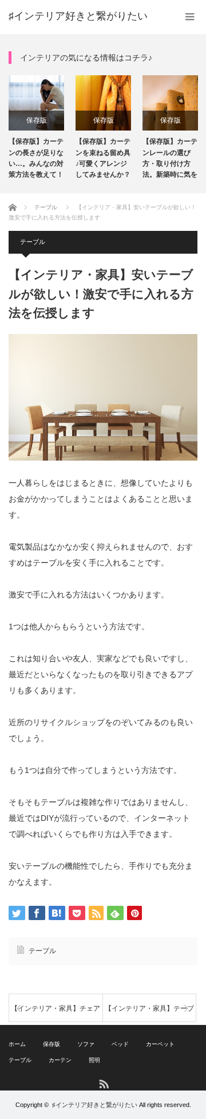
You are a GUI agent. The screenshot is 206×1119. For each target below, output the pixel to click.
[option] (36, 127)
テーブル (32, 241)
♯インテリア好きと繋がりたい (78, 16)
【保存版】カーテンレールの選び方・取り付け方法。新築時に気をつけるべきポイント (169, 159)
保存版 (36, 120)
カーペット (160, 1044)
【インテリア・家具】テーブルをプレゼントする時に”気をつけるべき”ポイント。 (149, 1013)
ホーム (17, 1044)
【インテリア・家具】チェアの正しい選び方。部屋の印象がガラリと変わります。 (55, 1013)
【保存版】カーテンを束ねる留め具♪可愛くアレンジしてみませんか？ (103, 157)
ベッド (120, 1044)
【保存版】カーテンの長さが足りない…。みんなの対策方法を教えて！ (36, 157)
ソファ (85, 1044)
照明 (94, 1060)
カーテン (60, 1060)
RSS (103, 1083)
